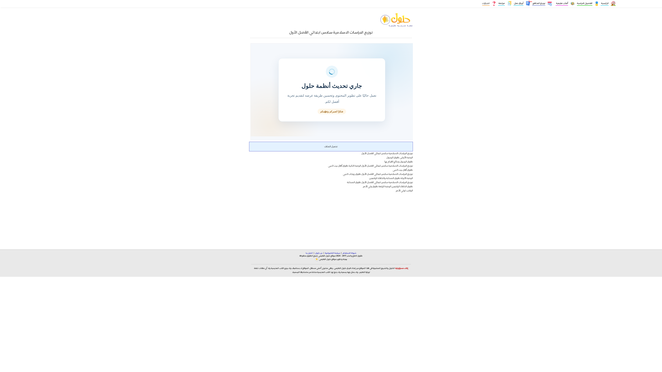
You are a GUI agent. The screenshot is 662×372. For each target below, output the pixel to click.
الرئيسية (605, 3)
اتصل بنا (309, 253)
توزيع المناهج (538, 3)
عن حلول (319, 253)
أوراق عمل (518, 3)
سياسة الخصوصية (332, 253)
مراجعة (501, 3)
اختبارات (486, 3)
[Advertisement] (331, 218)
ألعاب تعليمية (562, 3)
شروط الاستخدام (349, 253)
